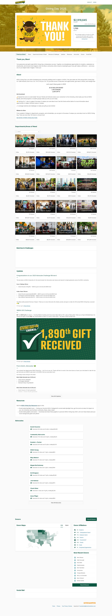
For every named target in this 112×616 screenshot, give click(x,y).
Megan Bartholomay (36, 465)
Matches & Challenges (53, 54)
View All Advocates (56, 502)
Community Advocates (37, 434)
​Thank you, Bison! (21, 54)
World (66, 525)
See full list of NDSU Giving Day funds (27, 117)
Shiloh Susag (34, 450)
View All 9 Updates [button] (56, 396)
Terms (53, 606)
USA (62, 525)
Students (81, 530)
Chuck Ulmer (34, 488)
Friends (81, 542)
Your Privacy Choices (67, 606)
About (29, 54)
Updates (63, 54)
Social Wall (88, 54)
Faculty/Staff (83, 540)
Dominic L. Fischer (36, 442)
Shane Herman (27, 305)
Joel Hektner (34, 480)
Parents (81, 537)
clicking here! (84, 39)
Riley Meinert (34, 457)
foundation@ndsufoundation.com (87, 606)
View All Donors (91, 519)
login (94, 2)
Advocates (76, 54)
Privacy (58, 606)
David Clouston (35, 427)
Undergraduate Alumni (85, 532)
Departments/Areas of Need (40, 54)
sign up (89, 2)
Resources (69, 54)
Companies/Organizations (85, 547)
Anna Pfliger (34, 496)
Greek (80, 545)
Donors (82, 54)
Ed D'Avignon (34, 473)
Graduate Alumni (83, 535)
